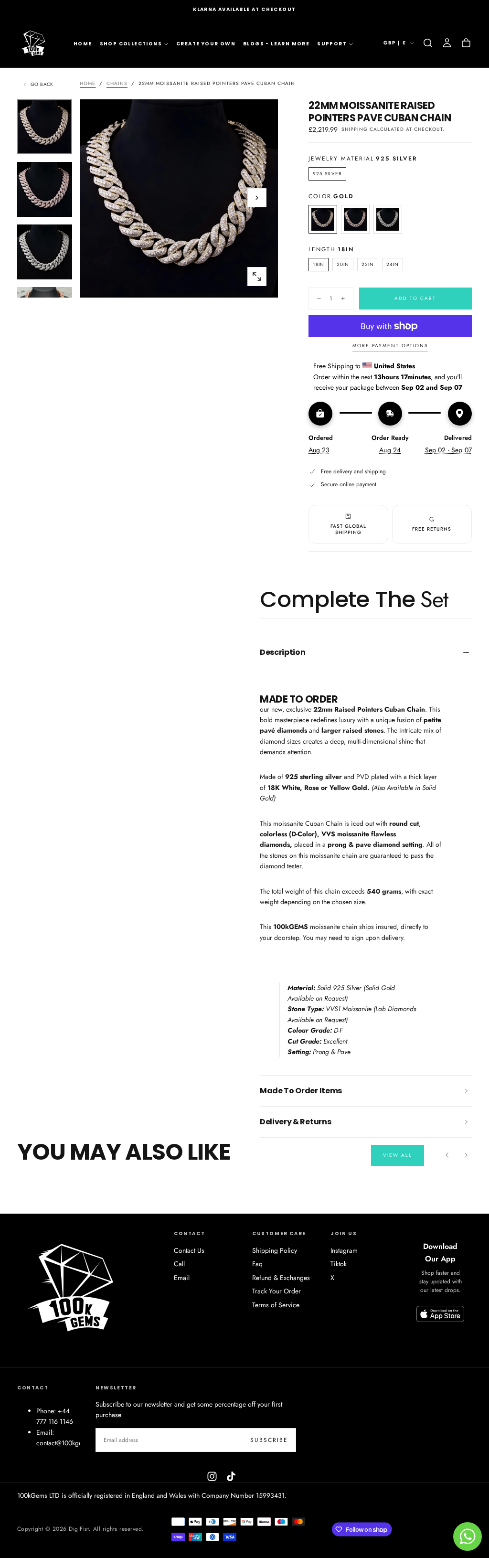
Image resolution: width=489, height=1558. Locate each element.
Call (179, 1264)
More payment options (390, 346)
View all (397, 1155)
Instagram (344, 1250)
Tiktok (338, 1264)
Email (182, 1277)
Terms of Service (275, 1305)
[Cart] (466, 43)
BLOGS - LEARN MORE (276, 43)
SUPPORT (332, 43)
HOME (83, 43)
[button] (428, 43)
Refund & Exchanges (281, 1277)
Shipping (354, 129)
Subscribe (269, 1440)
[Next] (466, 1155)
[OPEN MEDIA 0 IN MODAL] (257, 276)
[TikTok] (231, 1476)
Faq (257, 1264)
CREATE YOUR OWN (205, 43)
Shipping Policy (274, 1250)
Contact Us (189, 1250)
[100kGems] (74, 1287)
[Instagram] (212, 1476)
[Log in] (447, 43)
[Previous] (447, 1155)
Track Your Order (276, 1291)
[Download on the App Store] (440, 1314)
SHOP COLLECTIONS (131, 43)
